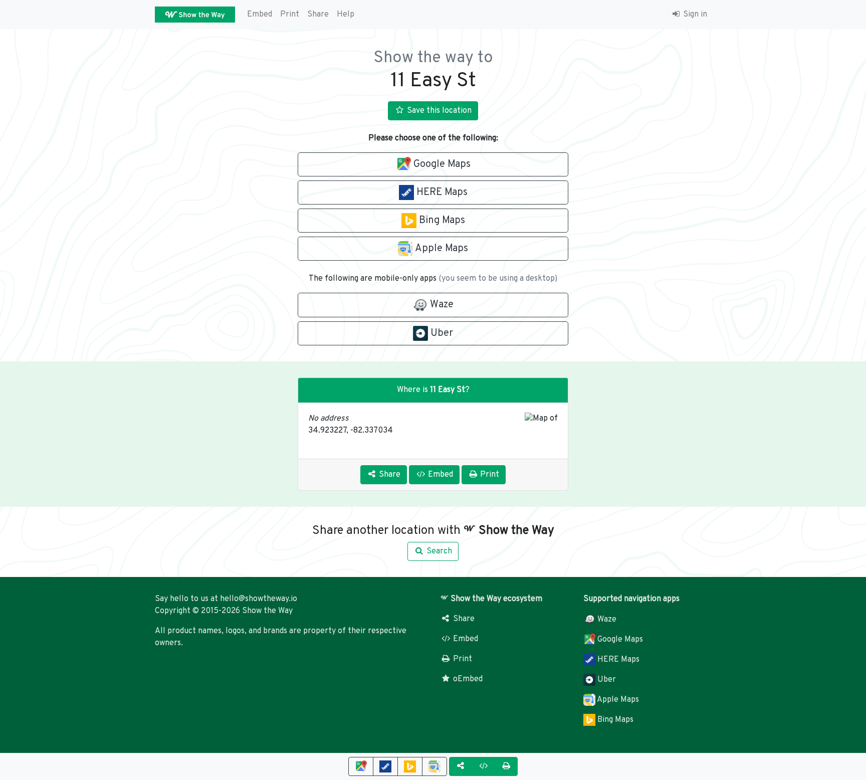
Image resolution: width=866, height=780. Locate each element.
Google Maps (619, 640)
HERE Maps (617, 660)
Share (318, 15)
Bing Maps (614, 720)
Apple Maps (617, 700)
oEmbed (467, 679)
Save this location (438, 111)
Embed (259, 15)
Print (289, 15)
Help (345, 15)
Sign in (694, 15)
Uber (605, 680)
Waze (605, 620)
